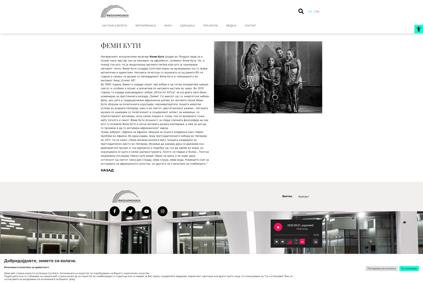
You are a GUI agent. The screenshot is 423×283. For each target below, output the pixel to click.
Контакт (304, 196)
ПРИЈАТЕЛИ (210, 25)
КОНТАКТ (250, 25)
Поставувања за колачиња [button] (382, 268)
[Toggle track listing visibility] (315, 241)
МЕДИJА (231, 25)
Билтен (287, 196)
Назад (107, 170)
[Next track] (282, 241)
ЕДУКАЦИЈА (187, 25)
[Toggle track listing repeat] (302, 241)
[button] (418, 29)
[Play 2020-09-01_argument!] (278, 227)
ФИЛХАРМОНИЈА (145, 25)
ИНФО (168, 25)
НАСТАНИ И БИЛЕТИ (114, 25)
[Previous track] (276, 241)
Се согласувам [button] (409, 268)
